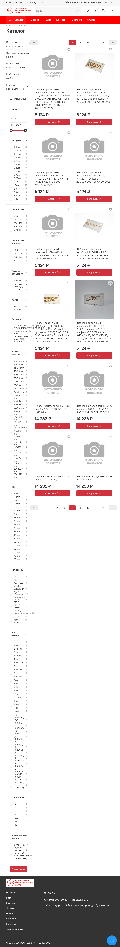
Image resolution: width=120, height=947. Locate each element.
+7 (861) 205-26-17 (15, 2)
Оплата (91, 19)
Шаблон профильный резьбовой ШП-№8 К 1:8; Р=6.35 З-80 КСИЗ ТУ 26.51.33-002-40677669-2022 (52, 254)
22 (103, 42)
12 (56, 42)
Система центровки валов (17, 54)
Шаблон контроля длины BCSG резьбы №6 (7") (94, 478)
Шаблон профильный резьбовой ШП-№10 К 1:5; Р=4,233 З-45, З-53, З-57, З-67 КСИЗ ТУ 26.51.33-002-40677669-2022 (52, 178)
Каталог (18, 19)
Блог (48, 19)
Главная (10, 25)
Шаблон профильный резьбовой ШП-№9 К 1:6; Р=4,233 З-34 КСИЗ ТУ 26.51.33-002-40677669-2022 (93, 177)
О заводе (35, 19)
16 (88, 42)
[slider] (11, 130)
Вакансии (11, 918)
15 (80, 42)
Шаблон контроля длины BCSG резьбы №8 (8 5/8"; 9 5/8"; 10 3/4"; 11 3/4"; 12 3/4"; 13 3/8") (94, 409)
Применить (18, 869)
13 (64, 42)
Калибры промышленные (15, 86)
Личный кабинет (14, 929)
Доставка (77, 19)
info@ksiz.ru (36, 2)
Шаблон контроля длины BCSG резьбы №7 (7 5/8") (52, 478)
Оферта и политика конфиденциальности (86, 2)
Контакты (11, 924)
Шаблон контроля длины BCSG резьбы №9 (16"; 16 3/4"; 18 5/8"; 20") (52, 409)
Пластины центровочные (14, 44)
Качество (61, 19)
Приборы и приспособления (15, 65)
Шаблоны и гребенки (12, 76)
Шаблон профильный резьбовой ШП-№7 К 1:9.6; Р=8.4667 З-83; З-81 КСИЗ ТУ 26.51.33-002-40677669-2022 (93, 254)
